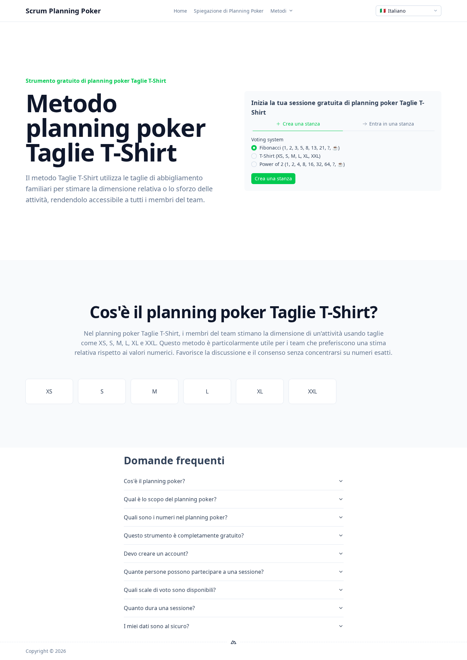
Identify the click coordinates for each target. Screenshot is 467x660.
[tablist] (343, 124)
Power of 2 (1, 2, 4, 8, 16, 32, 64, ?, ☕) (302, 164)
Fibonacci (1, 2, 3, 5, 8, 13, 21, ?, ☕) (299, 147)
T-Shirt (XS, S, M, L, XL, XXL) (289, 156)
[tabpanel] (343, 160)
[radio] (254, 148)
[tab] (298, 123)
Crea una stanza (273, 178)
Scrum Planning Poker (63, 10)
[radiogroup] (343, 156)
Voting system (267, 139)
